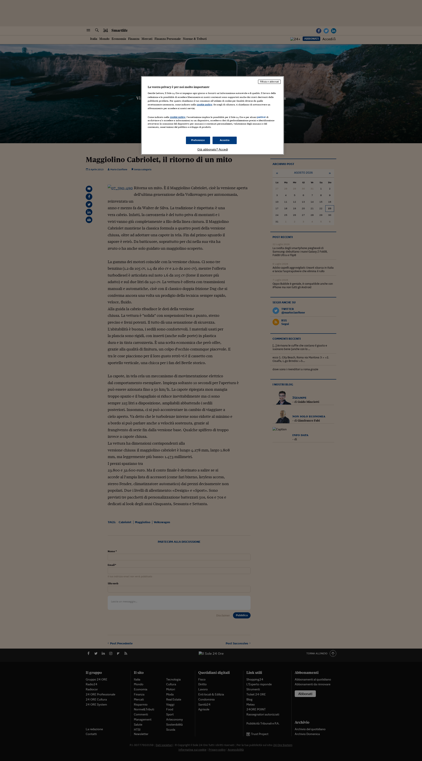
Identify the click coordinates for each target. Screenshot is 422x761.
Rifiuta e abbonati (269, 81)
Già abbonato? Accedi (212, 149)
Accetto (225, 140)
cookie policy (204, 104)
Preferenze (198, 140)
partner (261, 117)
